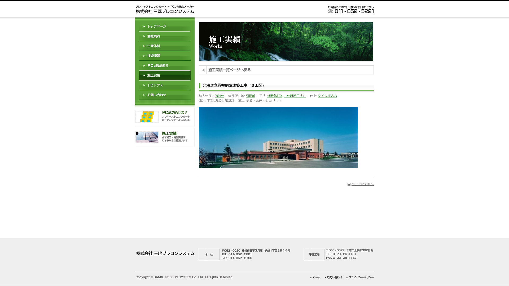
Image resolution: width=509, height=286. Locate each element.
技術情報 (165, 56)
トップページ (165, 27)
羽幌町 (250, 96)
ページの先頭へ (363, 184)
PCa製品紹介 (165, 66)
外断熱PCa (274, 96)
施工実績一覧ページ (286, 69)
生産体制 (165, 46)
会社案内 (165, 36)
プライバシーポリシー (360, 277)
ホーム (315, 277)
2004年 (219, 96)
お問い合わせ (165, 95)
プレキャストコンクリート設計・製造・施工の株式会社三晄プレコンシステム (165, 9)
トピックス (165, 85)
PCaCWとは (165, 117)
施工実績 (165, 137)
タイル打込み (327, 96)
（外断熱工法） (295, 96)
